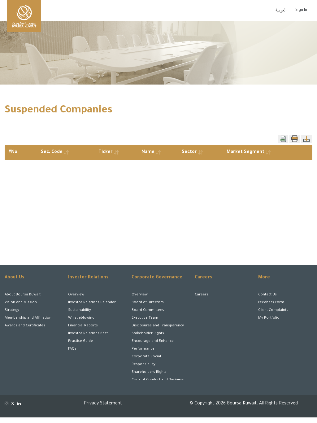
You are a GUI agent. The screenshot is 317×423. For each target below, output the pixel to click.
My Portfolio (269, 318)
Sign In (301, 10)
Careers (201, 295)
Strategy (12, 310)
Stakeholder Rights (148, 334)
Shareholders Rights (149, 372)
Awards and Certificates (25, 326)
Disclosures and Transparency (158, 326)
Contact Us (267, 295)
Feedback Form (271, 303)
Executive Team (145, 318)
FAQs (72, 349)
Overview (76, 295)
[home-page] (24, 16)
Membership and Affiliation (28, 318)
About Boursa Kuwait (23, 295)
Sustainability (79, 310)
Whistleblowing (81, 318)
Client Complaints (273, 310)
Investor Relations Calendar (92, 303)
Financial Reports (83, 326)
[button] (42, 397)
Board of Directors (148, 303)
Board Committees (148, 310)
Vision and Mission (21, 303)
